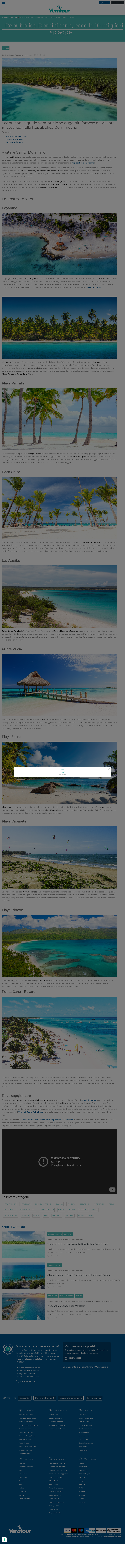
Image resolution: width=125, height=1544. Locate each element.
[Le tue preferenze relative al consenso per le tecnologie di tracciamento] (4, 1539)
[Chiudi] (108, 769)
